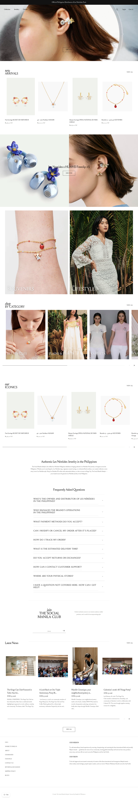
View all (130, 72)
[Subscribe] (64, 630)
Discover (69, 49)
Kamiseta (98, 353)
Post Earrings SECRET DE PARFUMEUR (17, 120)
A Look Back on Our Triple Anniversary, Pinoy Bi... (49, 691)
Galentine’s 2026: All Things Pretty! (117, 690)
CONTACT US (9, 763)
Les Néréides (17, 353)
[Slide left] (129, 365)
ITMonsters (82, 794)
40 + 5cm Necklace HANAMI (45, 120)
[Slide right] (134, 365)
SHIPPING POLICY (10, 771)
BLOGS (7, 775)
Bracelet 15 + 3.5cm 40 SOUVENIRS (112, 120)
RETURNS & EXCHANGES (12, 767)
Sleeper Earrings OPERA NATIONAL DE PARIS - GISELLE (83, 121)
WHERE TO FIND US (11, 746)
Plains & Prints (61, 353)
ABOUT (7, 750)
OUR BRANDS (9, 754)
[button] (8, 9)
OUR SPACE (8, 759)
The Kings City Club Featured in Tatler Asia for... (19, 691)
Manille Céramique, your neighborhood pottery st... (81, 691)
